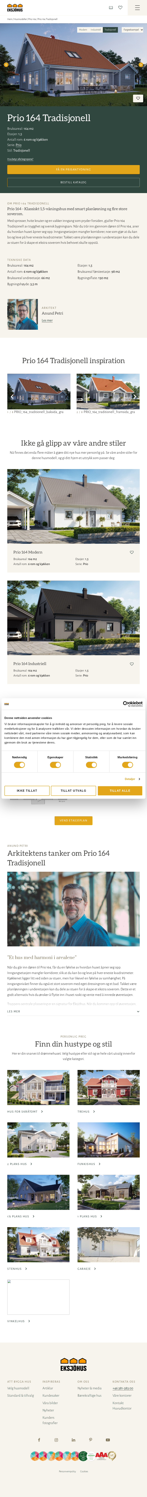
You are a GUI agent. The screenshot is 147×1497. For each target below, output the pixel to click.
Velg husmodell (18, 1388)
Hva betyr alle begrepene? (20, 159)
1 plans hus (88, 1216)
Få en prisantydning (73, 169)
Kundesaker (50, 1395)
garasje (85, 1268)
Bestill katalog (73, 182)
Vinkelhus (16, 1321)
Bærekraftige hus (89, 1395)
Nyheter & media (90, 1388)
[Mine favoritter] (121, 8)
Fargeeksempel (131, 29)
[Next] (141, 64)
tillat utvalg (74, 790)
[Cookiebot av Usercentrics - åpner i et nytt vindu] (126, 704)
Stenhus (15, 1268)
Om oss (83, 1381)
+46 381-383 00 (123, 1388)
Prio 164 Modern (27, 552)
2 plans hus (17, 1164)
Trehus (84, 1111)
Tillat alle (120, 790)
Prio (18, 145)
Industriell (96, 29)
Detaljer (130, 779)
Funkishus (87, 1164)
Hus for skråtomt (22, 1111)
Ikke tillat (27, 790)
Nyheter (48, 1410)
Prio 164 (32, 19)
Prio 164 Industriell (29, 664)
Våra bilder (50, 1403)
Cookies (84, 1471)
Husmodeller (20, 19)
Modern (83, 29)
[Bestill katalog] (111, 8)
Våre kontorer (122, 1395)
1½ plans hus (18, 1216)
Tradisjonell (110, 29)
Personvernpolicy (67, 1471)
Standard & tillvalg (20, 1395)
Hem (9, 19)
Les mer (47, 320)
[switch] (55, 765)
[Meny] (137, 7)
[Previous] (6, 64)
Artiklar (47, 1388)
